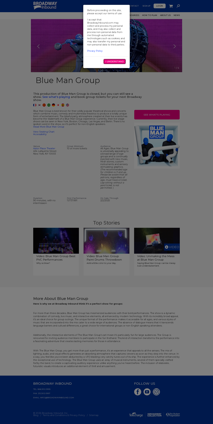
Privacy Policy (95, 50)
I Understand (114, 61)
